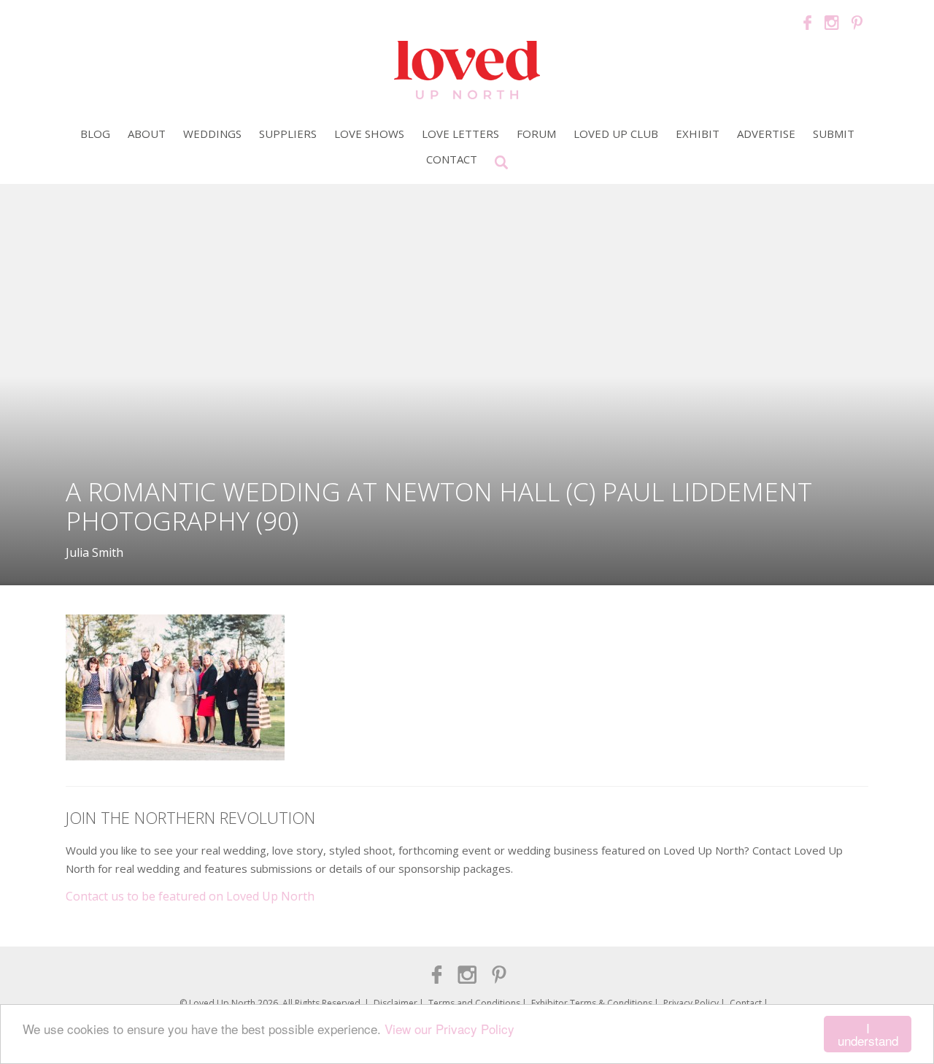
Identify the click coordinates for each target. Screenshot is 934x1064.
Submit (833, 133)
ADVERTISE (766, 133)
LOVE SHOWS (369, 133)
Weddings (212, 133)
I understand (868, 1034)
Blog (95, 133)
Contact (451, 159)
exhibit (697, 133)
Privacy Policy (691, 1003)
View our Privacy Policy (449, 1028)
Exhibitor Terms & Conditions (591, 1003)
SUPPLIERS (288, 133)
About (147, 133)
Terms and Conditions (474, 1003)
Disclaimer (395, 1003)
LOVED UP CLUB (616, 133)
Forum (536, 133)
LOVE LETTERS (460, 133)
